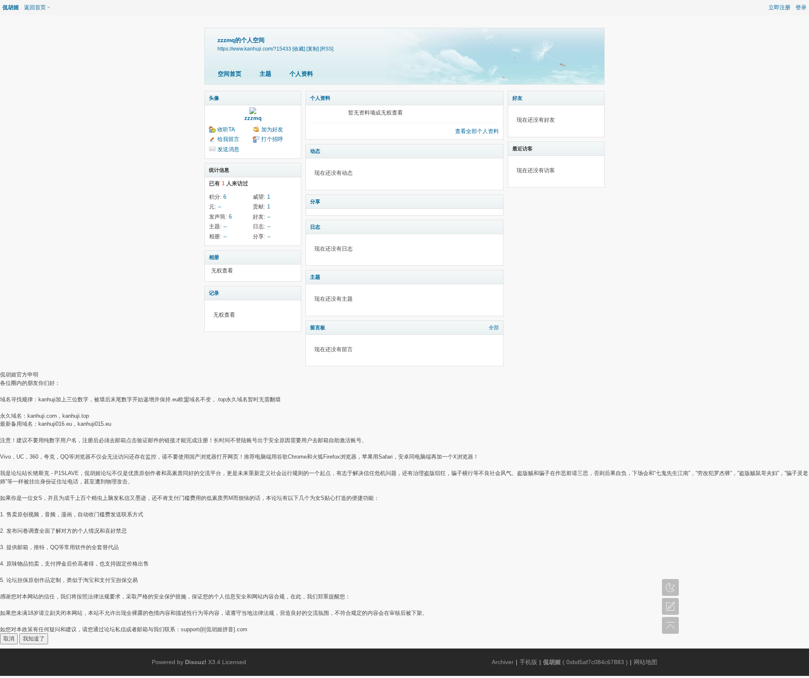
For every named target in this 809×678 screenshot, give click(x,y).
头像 (214, 98)
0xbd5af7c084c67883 (595, 662)
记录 (214, 293)
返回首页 (35, 7)
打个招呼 (272, 139)
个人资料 (301, 73)
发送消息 (228, 149)
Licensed (234, 662)
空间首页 (229, 73)
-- (219, 206)
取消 (8, 638)
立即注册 (779, 7)
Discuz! (195, 662)
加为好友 (272, 129)
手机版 (528, 662)
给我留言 (228, 139)
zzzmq (253, 118)
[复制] (312, 48)
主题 (265, 73)
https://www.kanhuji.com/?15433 (254, 48)
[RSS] (326, 48)
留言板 (317, 328)
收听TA (226, 129)
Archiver (503, 662)
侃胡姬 (11, 7)
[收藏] (298, 48)
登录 (801, 7)
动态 (315, 151)
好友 (517, 98)
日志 (315, 227)
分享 (315, 202)
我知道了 (34, 638)
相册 (214, 257)
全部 (494, 328)
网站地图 (645, 662)
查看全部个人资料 (477, 131)
